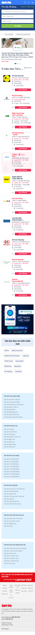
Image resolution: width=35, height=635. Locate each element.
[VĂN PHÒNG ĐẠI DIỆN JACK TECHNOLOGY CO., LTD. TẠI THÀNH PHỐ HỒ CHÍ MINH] (6, 157)
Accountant (20, 361)
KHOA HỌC (24, 588)
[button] (29, 2)
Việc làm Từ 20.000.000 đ (11, 471)
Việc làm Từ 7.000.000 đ (11, 464)
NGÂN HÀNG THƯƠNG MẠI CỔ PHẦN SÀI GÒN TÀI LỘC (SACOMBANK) (20, 222)
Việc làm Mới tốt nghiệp (11, 491)
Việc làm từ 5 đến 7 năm (11, 558)
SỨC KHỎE (24, 591)
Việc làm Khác (8, 526)
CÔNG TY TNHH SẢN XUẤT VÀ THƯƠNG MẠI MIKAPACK (20, 137)
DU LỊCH (11, 597)
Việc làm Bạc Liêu (9, 439)
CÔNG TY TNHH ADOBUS (19, 200)
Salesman (17, 366)
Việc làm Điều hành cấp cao (12, 504)
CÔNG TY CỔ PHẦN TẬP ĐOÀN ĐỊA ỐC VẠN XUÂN (21, 98)
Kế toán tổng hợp (18, 76)
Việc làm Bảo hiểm (9, 409)
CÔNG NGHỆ (11, 591)
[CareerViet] (23, 579)
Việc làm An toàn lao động (12, 402)
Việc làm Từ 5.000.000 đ (11, 461)
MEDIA (4, 585)
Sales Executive (17, 350)
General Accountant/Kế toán (17, 280)
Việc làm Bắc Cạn (9, 442)
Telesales (18, 371)
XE (11, 595)
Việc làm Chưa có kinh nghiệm (13, 551)
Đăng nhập (30, 6)
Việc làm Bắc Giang (10, 444)
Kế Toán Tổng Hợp (18, 240)
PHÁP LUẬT (5, 594)
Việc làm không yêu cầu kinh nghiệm (15, 548)
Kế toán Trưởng (17, 95)
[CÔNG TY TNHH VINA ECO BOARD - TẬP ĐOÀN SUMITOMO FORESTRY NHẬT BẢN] (6, 116)
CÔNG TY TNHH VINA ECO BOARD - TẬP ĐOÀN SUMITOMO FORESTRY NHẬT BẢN (21, 117)
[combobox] (17, 12)
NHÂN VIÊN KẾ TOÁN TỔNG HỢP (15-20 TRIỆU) (17, 177)
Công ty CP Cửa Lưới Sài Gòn (20, 78)
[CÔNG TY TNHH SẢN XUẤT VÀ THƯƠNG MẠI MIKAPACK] (6, 135)
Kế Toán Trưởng (17, 198)
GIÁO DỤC (30, 585)
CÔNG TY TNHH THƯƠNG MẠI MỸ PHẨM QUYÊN (20, 262)
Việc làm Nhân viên (10, 494)
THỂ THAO (24, 585)
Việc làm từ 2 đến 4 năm (11, 556)
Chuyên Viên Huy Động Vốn (14, 155)
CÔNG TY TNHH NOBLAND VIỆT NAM (21, 283)
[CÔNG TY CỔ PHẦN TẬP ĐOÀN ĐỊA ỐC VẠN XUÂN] (6, 98)
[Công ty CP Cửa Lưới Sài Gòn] (6, 78)
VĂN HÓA (17, 590)
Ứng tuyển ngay (23, 89)
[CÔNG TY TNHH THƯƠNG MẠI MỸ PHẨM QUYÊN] (6, 262)
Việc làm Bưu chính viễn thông (13, 417)
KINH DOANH (11, 586)
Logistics (25, 356)
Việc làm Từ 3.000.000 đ (11, 459)
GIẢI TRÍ (17, 593)
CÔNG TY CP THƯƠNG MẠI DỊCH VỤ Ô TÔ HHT (21, 242)
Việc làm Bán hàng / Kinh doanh (14, 404)
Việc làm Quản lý (9, 499)
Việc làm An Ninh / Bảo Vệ (12, 399)
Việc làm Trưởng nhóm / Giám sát (14, 496)
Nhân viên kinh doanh (12, 356)
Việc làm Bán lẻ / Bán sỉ (11, 407)
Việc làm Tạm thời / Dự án (12, 521)
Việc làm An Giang (9, 434)
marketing (7, 366)
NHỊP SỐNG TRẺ (17, 586)
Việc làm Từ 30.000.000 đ (11, 474)
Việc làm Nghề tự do (10, 523)
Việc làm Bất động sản (11, 412)
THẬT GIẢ (30, 591)
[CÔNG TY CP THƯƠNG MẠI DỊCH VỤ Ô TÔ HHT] (6, 242)
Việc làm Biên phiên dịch (11, 414)
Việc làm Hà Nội (9, 429)
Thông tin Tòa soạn (6, 623)
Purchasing (8, 371)
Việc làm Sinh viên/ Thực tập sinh (14, 489)
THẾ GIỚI (4, 591)
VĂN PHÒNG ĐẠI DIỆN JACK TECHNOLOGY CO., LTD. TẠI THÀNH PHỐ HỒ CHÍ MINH (20, 158)
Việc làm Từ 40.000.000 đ (11, 476)
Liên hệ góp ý (5, 628)
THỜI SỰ (5, 588)
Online (6, 350)
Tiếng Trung (8, 361)
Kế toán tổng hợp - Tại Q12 (18, 133)
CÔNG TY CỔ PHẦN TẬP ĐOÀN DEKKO (21, 181)
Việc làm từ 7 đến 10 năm (11, 561)
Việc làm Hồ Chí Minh (10, 432)
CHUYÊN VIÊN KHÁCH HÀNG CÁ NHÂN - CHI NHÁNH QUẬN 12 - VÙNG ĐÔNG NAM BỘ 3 (18, 219)
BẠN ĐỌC (30, 588)
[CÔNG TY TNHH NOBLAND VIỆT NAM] (6, 282)
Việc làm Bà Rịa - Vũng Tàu (12, 437)
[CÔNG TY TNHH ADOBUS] (6, 201)
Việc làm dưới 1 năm (10, 553)
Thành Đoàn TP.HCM (7, 625)
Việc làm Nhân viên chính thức (13, 518)
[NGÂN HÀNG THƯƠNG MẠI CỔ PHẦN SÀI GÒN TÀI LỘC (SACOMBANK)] (6, 221)
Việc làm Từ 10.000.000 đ (11, 466)
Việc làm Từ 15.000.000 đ (11, 469)
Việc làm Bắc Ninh (9, 447)
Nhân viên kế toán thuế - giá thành (18, 114)
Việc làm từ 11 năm (9, 563)
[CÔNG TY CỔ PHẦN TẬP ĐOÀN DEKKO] (6, 179)
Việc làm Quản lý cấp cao (11, 501)
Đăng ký (23, 6)
